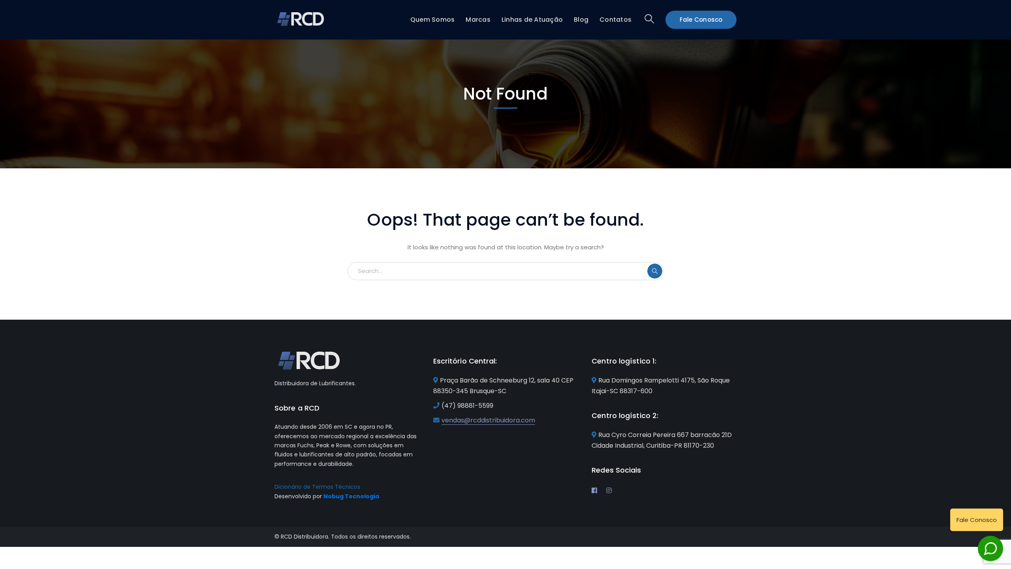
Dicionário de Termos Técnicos (317, 487)
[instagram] (609, 490)
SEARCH (654, 271)
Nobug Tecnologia (351, 496)
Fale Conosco (701, 19)
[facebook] (594, 490)
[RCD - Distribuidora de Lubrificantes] (301, 18)
